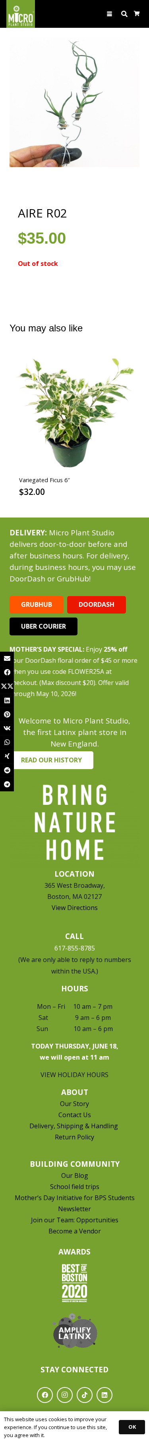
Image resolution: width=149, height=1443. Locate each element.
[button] (110, 14)
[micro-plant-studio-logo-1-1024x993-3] (20, 14)
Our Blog (74, 1175)
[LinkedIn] (104, 1395)
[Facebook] (45, 1395)
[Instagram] (65, 1395)
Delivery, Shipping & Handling (74, 1126)
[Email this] (7, 659)
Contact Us (74, 1114)
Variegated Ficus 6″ (44, 480)
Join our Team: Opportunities (74, 1220)
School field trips (74, 1186)
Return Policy (74, 1137)
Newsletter (74, 1208)
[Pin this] (7, 715)
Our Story (74, 1103)
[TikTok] (85, 1395)
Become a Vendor (74, 1231)
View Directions (75, 907)
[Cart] (137, 14)
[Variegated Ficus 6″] (74, 411)
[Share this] (7, 672)
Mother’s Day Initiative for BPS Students (75, 1197)
